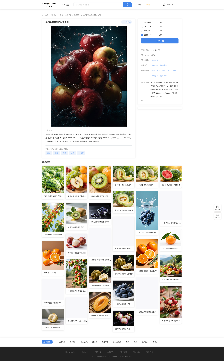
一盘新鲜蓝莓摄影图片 (123, 304)
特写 (153, 71)
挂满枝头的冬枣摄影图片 (77, 291)
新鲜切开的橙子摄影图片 (148, 271)
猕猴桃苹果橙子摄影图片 (100, 196)
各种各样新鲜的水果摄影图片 (172, 279)
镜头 (169, 71)
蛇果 (72, 153)
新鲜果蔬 (62, 342)
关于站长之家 (70, 352)
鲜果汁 (155, 342)
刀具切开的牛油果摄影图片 (77, 321)
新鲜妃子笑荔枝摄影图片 (148, 312)
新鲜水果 (155, 65)
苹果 (64, 153)
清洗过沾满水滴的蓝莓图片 (101, 222)
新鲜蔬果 (84, 342)
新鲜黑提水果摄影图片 (52, 303)
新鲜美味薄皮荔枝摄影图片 (77, 253)
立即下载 (160, 41)
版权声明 (110, 352)
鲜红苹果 (105, 342)
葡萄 (48, 153)
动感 (174, 71)
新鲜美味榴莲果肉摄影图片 (124, 274)
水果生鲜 (145, 342)
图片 (61, 15)
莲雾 (56, 153)
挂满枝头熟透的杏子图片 (53, 234)
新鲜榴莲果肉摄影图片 (52, 327)
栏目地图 (136, 352)
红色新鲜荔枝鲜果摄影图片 (172, 321)
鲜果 (127, 342)
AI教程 (147, 5)
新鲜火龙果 (117, 342)
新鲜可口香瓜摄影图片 (123, 185)
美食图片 (68, 15)
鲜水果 (94, 342)
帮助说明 (149, 352)
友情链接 (123, 352)
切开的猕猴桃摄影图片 (76, 227)
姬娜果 (81, 153)
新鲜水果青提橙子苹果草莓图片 (77, 196)
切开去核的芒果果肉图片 (100, 315)
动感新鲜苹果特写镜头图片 (92, 15)
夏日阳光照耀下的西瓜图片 (172, 185)
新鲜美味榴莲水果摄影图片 (101, 285)
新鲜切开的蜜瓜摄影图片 (124, 210)
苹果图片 (77, 15)
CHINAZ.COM (116, 356)
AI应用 (139, 5)
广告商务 (97, 352)
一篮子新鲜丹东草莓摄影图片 (172, 223)
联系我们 (85, 352)
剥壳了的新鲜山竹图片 (123, 329)
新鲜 (158, 70)
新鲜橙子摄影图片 (50, 273)
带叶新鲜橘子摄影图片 (170, 248)
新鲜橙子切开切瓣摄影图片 (101, 260)
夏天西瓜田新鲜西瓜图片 (53, 196)
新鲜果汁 (73, 342)
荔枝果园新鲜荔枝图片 (123, 248)
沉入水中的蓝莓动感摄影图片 (148, 233)
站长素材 (54, 15)
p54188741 (154, 100)
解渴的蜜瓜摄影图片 (146, 185)
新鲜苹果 (163, 65)
